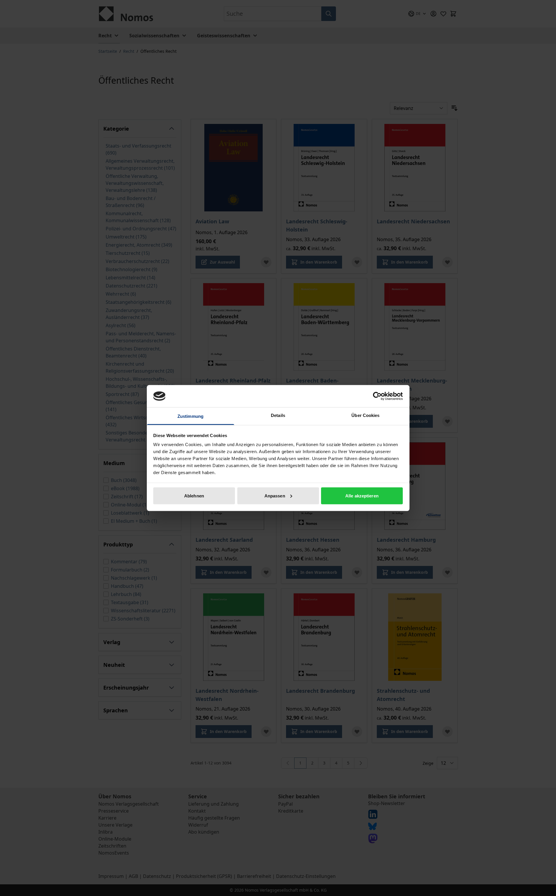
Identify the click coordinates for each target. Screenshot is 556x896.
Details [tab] (278, 415)
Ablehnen (194, 495)
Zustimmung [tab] (190, 416)
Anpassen (274, 495)
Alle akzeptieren (362, 495)
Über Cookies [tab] (365, 415)
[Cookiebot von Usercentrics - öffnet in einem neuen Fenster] (377, 396)
